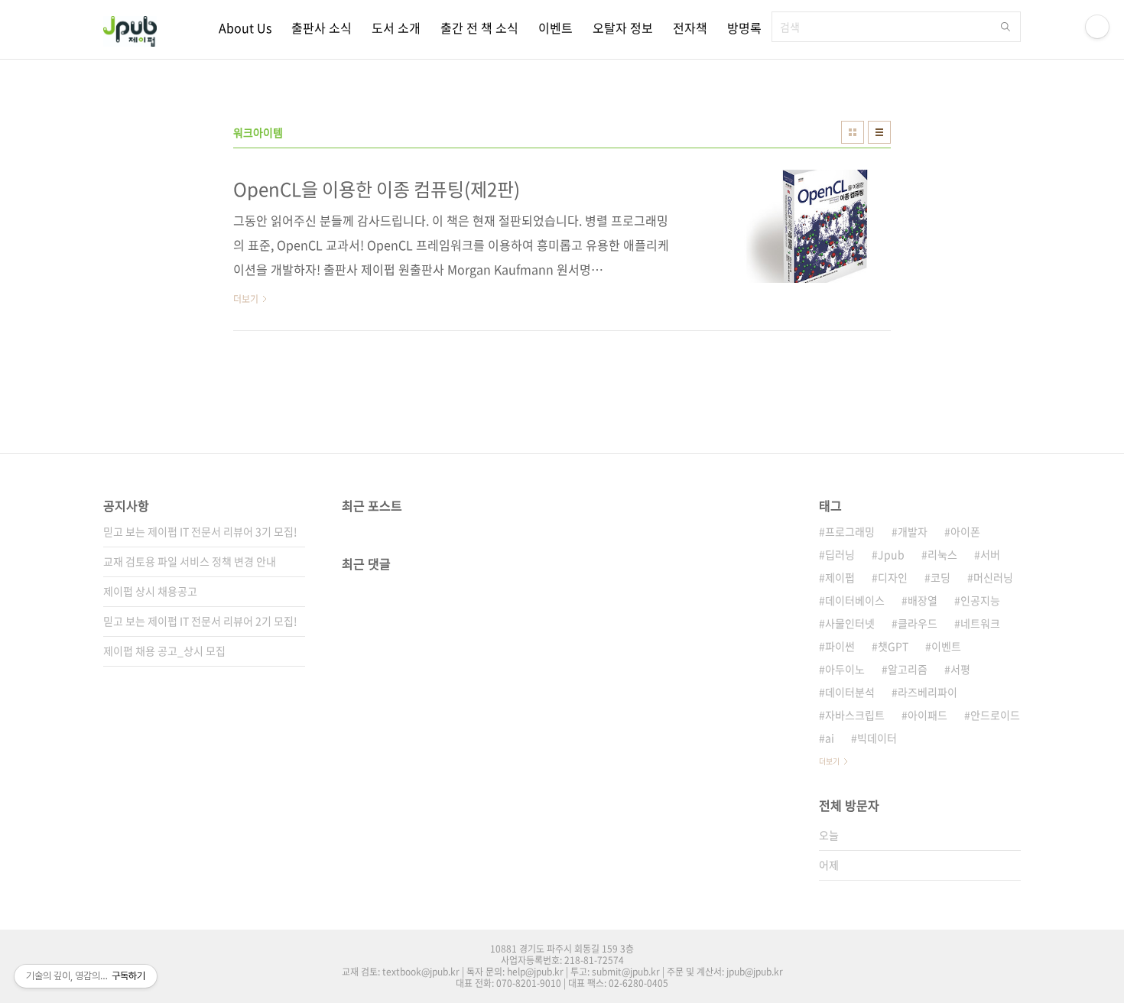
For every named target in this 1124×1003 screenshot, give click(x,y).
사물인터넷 (850, 623)
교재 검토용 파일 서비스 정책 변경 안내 (189, 561)
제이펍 (840, 577)
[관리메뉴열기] (1097, 26)
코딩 (940, 577)
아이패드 (927, 714)
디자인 (893, 577)
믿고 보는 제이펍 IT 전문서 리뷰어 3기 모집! (200, 531)
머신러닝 (993, 577)
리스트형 (879, 132)
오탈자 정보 (623, 27)
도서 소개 (396, 27)
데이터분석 (850, 692)
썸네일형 (852, 132)
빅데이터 (877, 737)
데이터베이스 (855, 600)
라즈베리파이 (927, 692)
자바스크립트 (855, 714)
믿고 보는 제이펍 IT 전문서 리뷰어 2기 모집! (200, 620)
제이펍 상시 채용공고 (150, 591)
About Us (245, 27)
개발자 (912, 531)
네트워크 (980, 623)
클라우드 (917, 623)
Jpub (891, 554)
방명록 (744, 27)
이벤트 (555, 27)
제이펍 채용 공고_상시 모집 (164, 650)
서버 (990, 554)
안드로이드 (995, 714)
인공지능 (980, 600)
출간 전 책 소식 (479, 27)
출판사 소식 (321, 27)
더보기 (829, 761)
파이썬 (840, 646)
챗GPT (893, 646)
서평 (960, 669)
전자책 (690, 27)
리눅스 (942, 554)
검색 (1005, 26)
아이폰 (965, 531)
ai (829, 737)
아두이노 (845, 669)
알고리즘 (907, 669)
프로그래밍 (850, 531)
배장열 (922, 600)
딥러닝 (840, 554)
